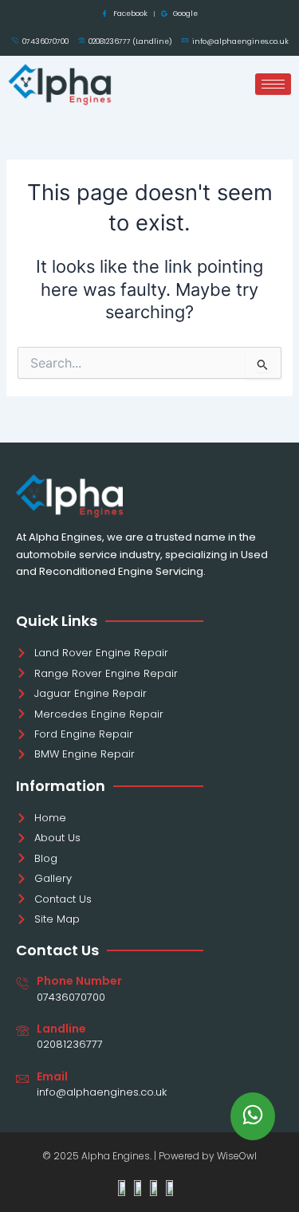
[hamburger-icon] (273, 84)
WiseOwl (237, 1156)
